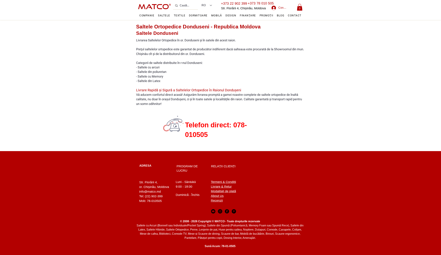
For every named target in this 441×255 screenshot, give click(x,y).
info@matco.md (150, 191)
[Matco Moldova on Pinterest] (234, 211)
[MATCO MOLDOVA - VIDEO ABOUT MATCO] (213, 211)
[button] (299, 7)
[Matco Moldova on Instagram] (220, 211)
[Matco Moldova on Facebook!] (227, 211)
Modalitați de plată (223, 191)
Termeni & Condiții (223, 182)
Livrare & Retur (221, 186)
